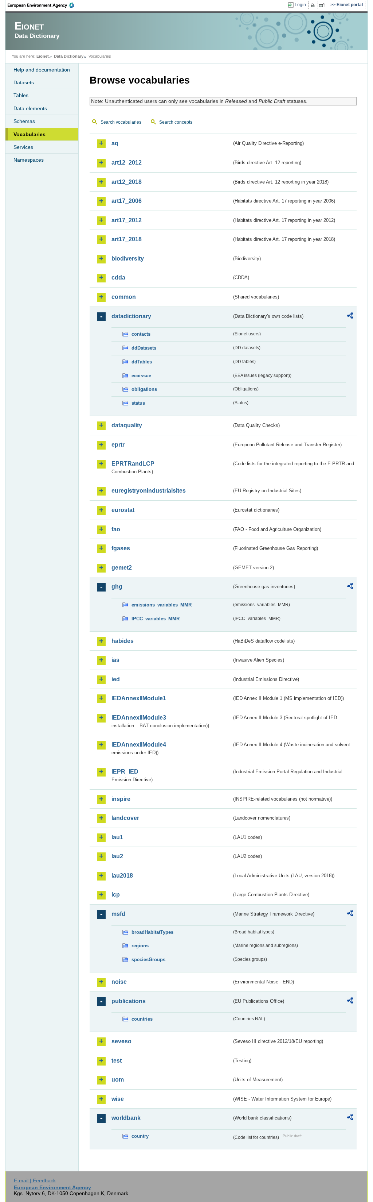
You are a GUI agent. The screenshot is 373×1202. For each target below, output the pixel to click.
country (140, 1136)
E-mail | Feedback (35, 1180)
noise (119, 982)
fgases (120, 548)
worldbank (126, 1118)
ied (115, 679)
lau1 (117, 837)
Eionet (42, 56)
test (116, 1060)
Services (23, 147)
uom (117, 1079)
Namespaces (28, 160)
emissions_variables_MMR (161, 605)
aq (114, 143)
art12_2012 (126, 162)
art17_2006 (126, 201)
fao (115, 529)
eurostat (122, 510)
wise (117, 1099)
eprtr (118, 445)
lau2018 (122, 875)
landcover (125, 818)
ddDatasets (143, 348)
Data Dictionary (68, 56)
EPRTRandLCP (132, 464)
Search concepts (175, 122)
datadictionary (131, 316)
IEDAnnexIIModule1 (138, 698)
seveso (121, 1041)
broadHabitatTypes (152, 932)
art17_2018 (126, 239)
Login (300, 5)
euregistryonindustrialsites (148, 491)
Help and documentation (41, 70)
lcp (115, 894)
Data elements (30, 108)
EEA (43, 5)
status (138, 403)
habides (122, 641)
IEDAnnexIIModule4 (138, 744)
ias (115, 660)
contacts (140, 334)
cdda (118, 277)
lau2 (117, 856)
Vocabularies (29, 134)
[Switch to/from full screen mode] (323, 5)
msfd (118, 914)
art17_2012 (126, 220)
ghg (116, 586)
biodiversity (127, 258)
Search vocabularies (121, 122)
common (123, 297)
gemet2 (121, 568)
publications (128, 1001)
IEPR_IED (124, 771)
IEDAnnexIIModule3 (138, 717)
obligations (144, 389)
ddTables (141, 362)
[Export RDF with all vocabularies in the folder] (350, 316)
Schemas (24, 121)
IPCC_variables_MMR (155, 618)
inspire (120, 799)
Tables (20, 95)
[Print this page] (314, 5)
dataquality (126, 425)
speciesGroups (148, 959)
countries (142, 1019)
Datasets (23, 82)
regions (140, 945)
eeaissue (141, 375)
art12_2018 (126, 182)
